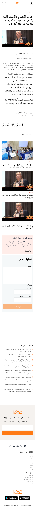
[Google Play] (11, 498)
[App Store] (24, 498)
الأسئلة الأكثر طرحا (29, 477)
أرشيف (31, 485)
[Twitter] (21, 446)
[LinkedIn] (14, 446)
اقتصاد (31, 456)
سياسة (31, 12)
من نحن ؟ (31, 475)
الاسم (29, 288)
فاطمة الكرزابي (20, 53)
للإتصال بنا (30, 483)
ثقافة (32, 461)
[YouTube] (17, 446)
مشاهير (31, 467)
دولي (32, 469)
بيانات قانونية (30, 481)
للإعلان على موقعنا (28, 479)
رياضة (31, 465)
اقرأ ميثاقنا (28, 251)
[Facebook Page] (25, 446)
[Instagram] (10, 446)
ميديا (32, 463)
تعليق (29, 266)
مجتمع (31, 459)
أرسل (17, 432)
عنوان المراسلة (25, 296)
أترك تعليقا (17, 307)
